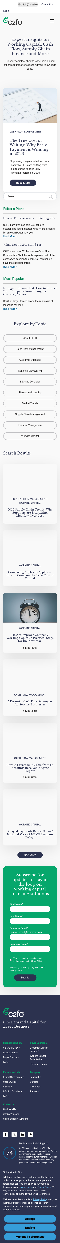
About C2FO (30, 338)
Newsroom (35, 1086)
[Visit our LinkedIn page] (22, 1134)
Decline (30, 1228)
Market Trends (30, 403)
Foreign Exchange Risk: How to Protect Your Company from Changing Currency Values (30, 291)
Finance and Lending (30, 392)
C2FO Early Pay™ (11, 1047)
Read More (23, 182)
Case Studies (9, 1082)
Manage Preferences (30, 1237)
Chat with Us (9, 1109)
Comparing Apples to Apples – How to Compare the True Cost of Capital (30, 575)
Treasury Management (30, 425)
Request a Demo (38, 1064)
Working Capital (30, 436)
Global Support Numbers (15, 1119)
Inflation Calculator (12, 1091)
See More (30, 855)
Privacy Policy (26, 1187)
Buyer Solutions (38, 1043)
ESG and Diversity (30, 381)
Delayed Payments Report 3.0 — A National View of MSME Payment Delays (30, 834)
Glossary (7, 1086)
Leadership (35, 1077)
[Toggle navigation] (52, 21)
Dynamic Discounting (30, 370)
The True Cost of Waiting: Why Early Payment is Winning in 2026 (29, 147)
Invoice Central (10, 1052)
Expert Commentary (13, 1077)
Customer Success (30, 359)
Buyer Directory (11, 1057)
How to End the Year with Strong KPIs (29, 218)
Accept (30, 1219)
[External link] (14, 1134)
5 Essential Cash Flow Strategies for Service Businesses (30, 703)
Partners (34, 1091)
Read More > (10, 236)
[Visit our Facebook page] (5, 1134)
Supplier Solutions (13, 1043)
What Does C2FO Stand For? (23, 244)
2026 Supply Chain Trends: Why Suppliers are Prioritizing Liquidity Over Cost (30, 512)
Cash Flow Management (25, 131)
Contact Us (47, 4)
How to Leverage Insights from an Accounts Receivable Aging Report (30, 767)
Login (6, 10)
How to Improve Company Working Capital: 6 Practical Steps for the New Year (30, 638)
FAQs (5, 1062)
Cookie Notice (44, 1187)
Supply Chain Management (30, 414)
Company (35, 1072)
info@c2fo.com (11, 1114)
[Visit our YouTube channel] (30, 1134)
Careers (34, 1082)
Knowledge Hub (11, 1072)
